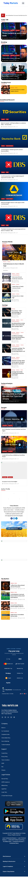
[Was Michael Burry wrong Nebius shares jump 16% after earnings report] (6, 323)
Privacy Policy (4, 756)
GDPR (2, 763)
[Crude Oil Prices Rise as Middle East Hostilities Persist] (14, 444)
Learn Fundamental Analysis (9, 838)
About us (3, 727)
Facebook (11, 518)
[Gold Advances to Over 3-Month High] (14, 252)
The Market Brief (7, 841)
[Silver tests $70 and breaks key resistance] (6, 277)
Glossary (3, 770)
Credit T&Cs (4, 792)
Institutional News (14, 843)
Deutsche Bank (9, 145)
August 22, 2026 (13, 60)
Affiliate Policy (4, 785)
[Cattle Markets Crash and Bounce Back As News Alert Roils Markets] (5, 595)
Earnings (13, 308)
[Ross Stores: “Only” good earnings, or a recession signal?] (6, 312)
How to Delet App (5, 741)
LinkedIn (16, 518)
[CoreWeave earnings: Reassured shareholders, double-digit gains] (6, 335)
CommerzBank (9, 198)
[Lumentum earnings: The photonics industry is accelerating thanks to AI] (6, 348)
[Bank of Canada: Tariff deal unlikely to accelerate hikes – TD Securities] (14, 111)
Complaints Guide (5, 734)
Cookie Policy (4, 753)
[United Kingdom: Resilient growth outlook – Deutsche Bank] (14, 138)
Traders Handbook (5, 744)
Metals (9, 261)
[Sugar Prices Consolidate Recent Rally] (5, 89)
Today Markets (6, 60)
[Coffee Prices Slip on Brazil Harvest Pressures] (5, 585)
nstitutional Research (18, 841)
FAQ (2, 766)
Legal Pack (3, 788)
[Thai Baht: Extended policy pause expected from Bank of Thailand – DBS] (14, 217)
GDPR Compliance (5, 782)
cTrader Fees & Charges (6, 795)
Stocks (17, 55)
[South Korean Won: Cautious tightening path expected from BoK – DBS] (14, 164)
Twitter (14, 518)
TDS (7, 119)
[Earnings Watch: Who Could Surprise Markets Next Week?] (6, 373)
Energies (5, 425)
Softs (16, 87)
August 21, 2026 (13, 78)
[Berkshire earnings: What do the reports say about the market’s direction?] (6, 360)
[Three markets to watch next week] (14, 53)
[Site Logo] (10, 3)
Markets (12, 55)
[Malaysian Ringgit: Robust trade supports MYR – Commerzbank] (14, 191)
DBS (7, 172)
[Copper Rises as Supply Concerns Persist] (6, 287)
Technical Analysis (20, 72)
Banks (3, 119)
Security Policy (4, 778)
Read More (7, 270)
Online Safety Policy (5, 737)
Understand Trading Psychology (16, 839)
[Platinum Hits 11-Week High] (6, 297)
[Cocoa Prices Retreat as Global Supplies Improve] (5, 605)
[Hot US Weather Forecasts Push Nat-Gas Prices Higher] (14, 418)
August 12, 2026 (16, 329)
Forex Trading (6, 55)
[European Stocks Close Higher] (14, 470)
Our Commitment (5, 731)
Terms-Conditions (5, 760)
